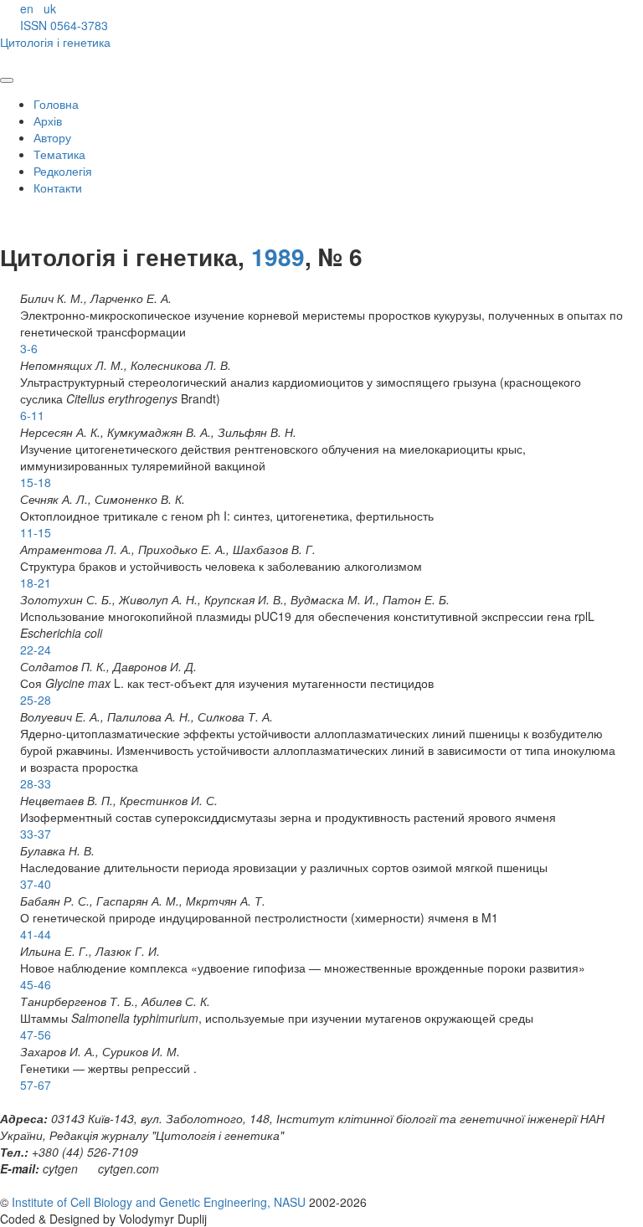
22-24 (35, 649)
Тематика (59, 154)
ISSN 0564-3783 (64, 25)
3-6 (29, 348)
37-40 (35, 883)
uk (50, 8)
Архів (47, 120)
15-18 (35, 482)
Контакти (57, 187)
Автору (52, 137)
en (26, 8)
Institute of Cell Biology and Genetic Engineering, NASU (159, 1202)
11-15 (35, 532)
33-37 (35, 833)
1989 (278, 256)
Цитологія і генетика (55, 41)
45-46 (35, 984)
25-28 (35, 699)
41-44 (35, 934)
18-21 (35, 582)
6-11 (32, 415)
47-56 (35, 1034)
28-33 (35, 783)
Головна (56, 103)
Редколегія (62, 170)
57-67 (35, 1084)
